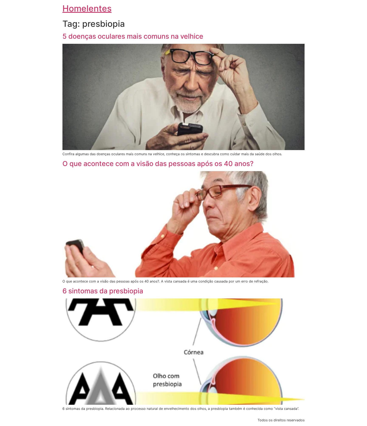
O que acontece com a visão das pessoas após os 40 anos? (158, 163)
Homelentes (87, 8)
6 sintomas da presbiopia (102, 291)
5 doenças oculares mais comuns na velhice (132, 36)
